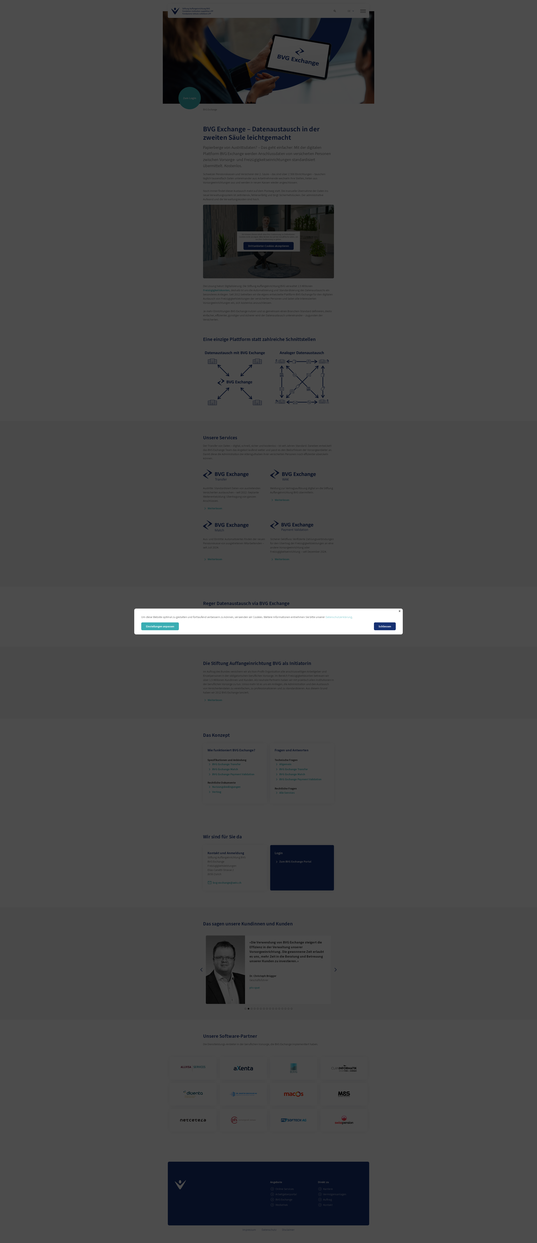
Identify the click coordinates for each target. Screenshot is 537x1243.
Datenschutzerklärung (339, 617)
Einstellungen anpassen (160, 626)
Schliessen (385, 626)
